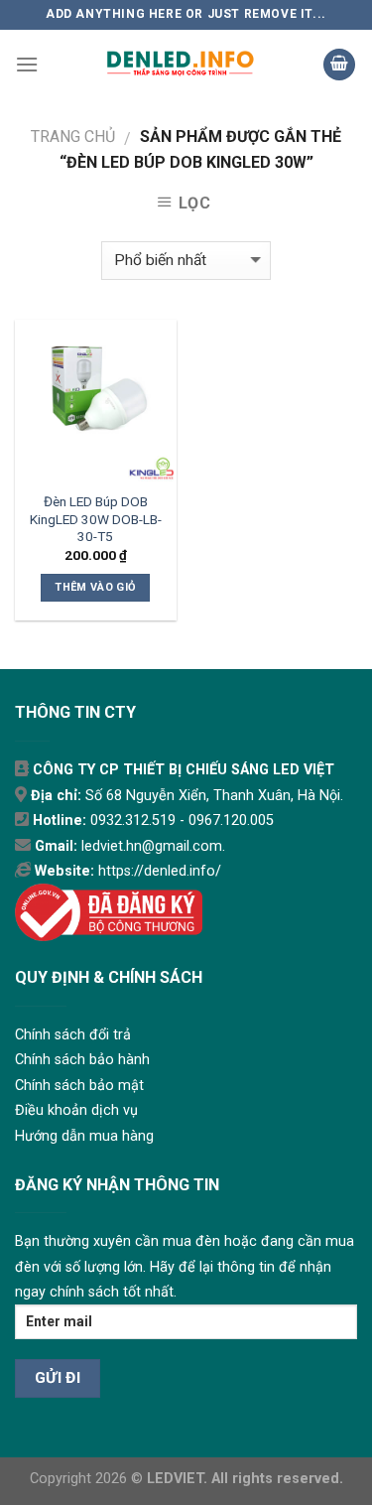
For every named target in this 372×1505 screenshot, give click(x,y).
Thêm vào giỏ (95, 587)
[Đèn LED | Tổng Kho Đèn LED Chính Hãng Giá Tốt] (181, 64)
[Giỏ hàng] (339, 65)
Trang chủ (73, 136)
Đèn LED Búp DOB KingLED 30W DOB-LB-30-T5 (96, 518)
